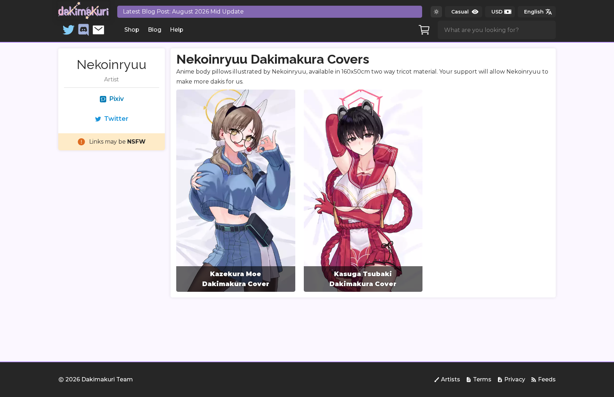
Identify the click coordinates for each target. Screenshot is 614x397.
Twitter (116, 119)
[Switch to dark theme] (436, 11)
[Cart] (424, 30)
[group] (235, 191)
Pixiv (116, 99)
